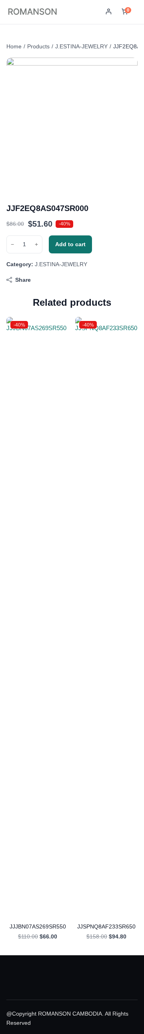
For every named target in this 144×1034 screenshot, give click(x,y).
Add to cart (70, 244)
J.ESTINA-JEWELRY (81, 46)
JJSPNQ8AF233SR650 (106, 926)
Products (38, 46)
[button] (109, 12)
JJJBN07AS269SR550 (38, 926)
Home (14, 46)
